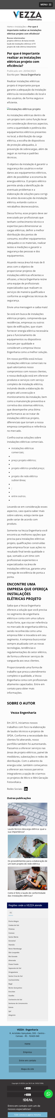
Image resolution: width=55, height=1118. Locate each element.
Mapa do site (27, 1069)
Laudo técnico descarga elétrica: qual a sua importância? (27, 830)
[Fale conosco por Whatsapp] (48, 1093)
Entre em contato (27, 1060)
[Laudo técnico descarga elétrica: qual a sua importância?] (27, 815)
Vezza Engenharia (30, 74)
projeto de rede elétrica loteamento (21, 46)
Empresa (27, 1052)
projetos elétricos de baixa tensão (21, 40)
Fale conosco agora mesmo (27, 1114)
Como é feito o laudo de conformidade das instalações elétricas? (26, 894)
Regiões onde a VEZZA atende (25, 905)
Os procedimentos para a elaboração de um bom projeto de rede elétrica (27, 862)
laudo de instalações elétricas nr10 (21, 44)
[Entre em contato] (24, 108)
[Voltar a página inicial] (27, 15)
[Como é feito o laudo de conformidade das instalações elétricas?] (27, 879)
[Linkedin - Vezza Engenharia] (26, 789)
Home (27, 1043)
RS (11, 912)
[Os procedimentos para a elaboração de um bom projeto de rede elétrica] (27, 847)
